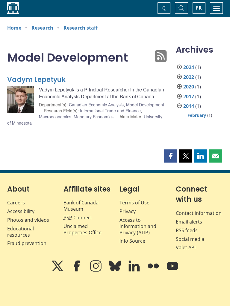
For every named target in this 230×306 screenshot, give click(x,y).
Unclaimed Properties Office (82, 229)
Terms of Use (134, 202)
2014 (188, 106)
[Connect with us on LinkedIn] (134, 270)
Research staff (80, 28)
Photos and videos (28, 220)
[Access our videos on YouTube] (172, 270)
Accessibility (20, 211)
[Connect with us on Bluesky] (115, 270)
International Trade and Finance (110, 111)
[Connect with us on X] (58, 270)
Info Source (132, 241)
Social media (190, 239)
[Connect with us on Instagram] (96, 270)
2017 (188, 96)
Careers (16, 202)
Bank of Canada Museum (81, 205)
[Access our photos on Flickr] (154, 270)
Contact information (199, 213)
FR (199, 7)
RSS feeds (187, 230)
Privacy (127, 211)
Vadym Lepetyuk (36, 79)
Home (14, 28)
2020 (188, 86)
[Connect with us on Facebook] (77, 270)
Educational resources (20, 231)
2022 (188, 77)
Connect (77, 217)
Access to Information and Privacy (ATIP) (137, 226)
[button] (170, 156)
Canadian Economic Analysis (96, 105)
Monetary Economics (94, 117)
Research (42, 28)
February (196, 115)
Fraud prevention (26, 243)
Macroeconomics (55, 117)
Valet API (186, 247)
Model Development (145, 105)
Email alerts (189, 221)
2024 (188, 67)
